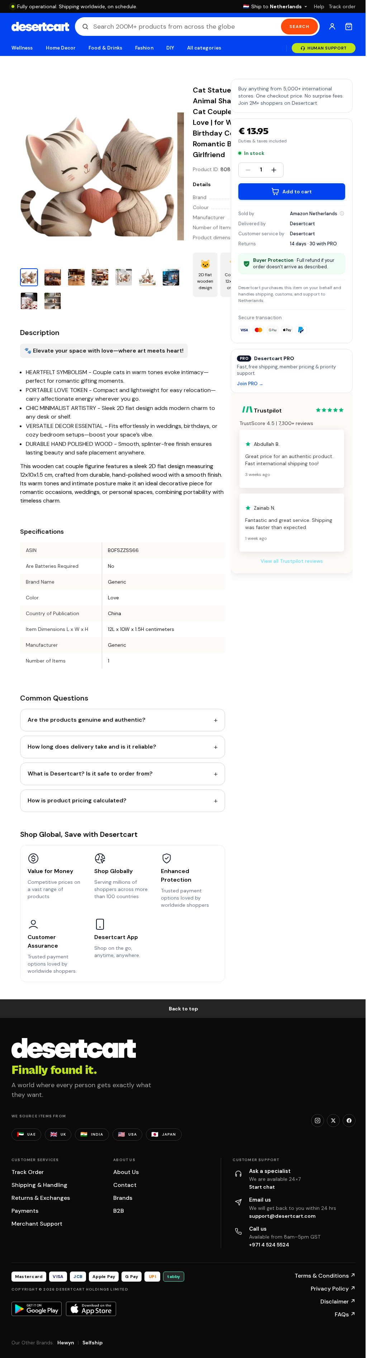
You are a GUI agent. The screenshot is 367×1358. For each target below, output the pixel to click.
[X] (333, 1120)
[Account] (332, 26)
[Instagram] (317, 1120)
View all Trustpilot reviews (292, 561)
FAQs (345, 1314)
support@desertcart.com (282, 1216)
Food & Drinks (105, 48)
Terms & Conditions (325, 1275)
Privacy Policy (333, 1288)
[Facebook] (349, 1120)
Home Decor (61, 48)
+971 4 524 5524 (269, 1244)
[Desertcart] (40, 26)
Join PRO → (250, 384)
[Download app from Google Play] (36, 1309)
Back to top (183, 1008)
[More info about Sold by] (342, 213)
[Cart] (349, 26)
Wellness (22, 48)
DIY (170, 48)
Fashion (144, 48)
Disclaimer (338, 1301)
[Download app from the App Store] (91, 1309)
